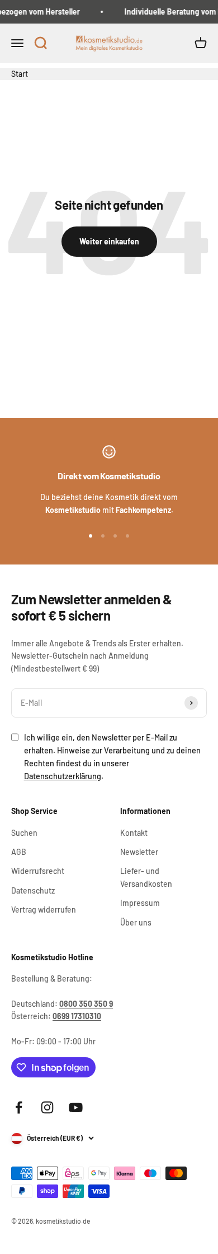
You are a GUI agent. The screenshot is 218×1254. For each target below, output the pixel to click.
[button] (40, 44)
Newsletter (139, 852)
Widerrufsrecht (37, 871)
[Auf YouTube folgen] (75, 1107)
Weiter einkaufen (109, 241)
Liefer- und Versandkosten (146, 877)
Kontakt (134, 832)
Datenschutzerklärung (62, 776)
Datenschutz (33, 890)
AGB (18, 852)
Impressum (140, 903)
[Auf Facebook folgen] (18, 1107)
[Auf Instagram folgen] (47, 1107)
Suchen (24, 832)
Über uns (135, 922)
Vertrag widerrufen (43, 909)
